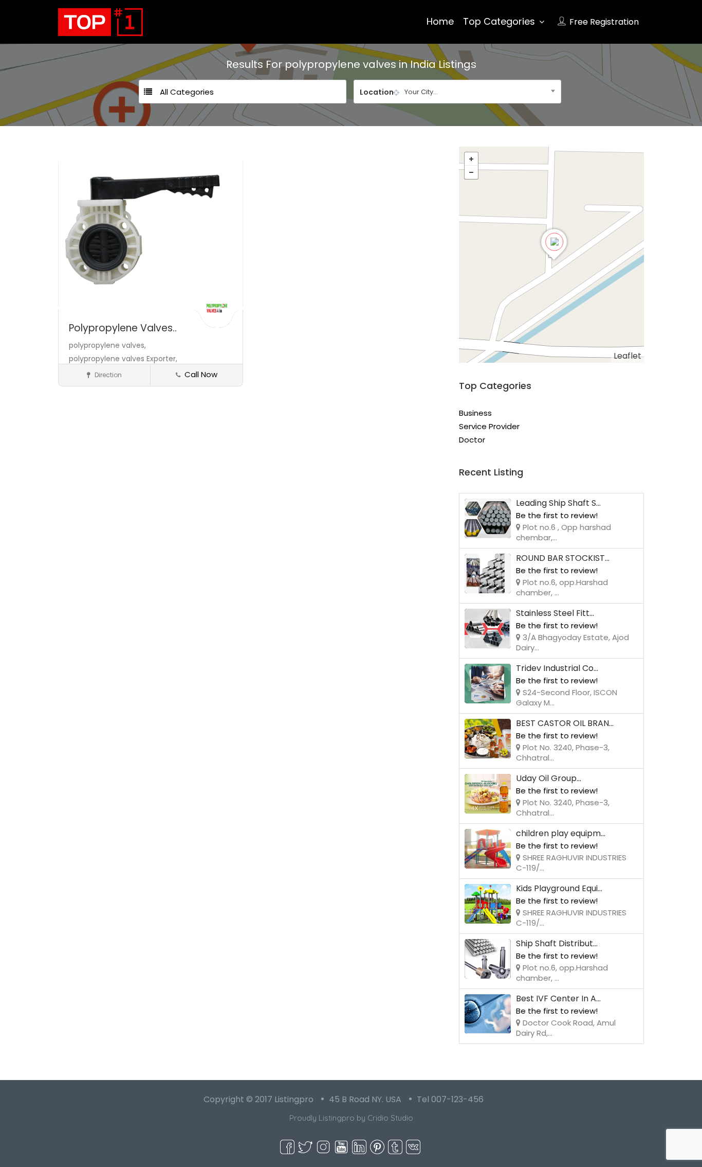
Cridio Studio (390, 1118)
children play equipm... (560, 833)
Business (475, 413)
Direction (107, 374)
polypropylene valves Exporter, (123, 358)
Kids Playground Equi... (559, 888)
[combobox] (457, 91)
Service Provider (489, 426)
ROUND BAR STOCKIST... (562, 558)
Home (440, 21)
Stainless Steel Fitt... (555, 613)
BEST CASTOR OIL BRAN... (565, 723)
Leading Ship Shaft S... (558, 503)
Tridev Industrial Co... (557, 668)
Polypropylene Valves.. (123, 328)
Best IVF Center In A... (558, 998)
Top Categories (499, 21)
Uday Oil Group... (548, 778)
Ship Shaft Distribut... (557, 943)
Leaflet (627, 356)
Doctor (472, 439)
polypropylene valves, (107, 345)
